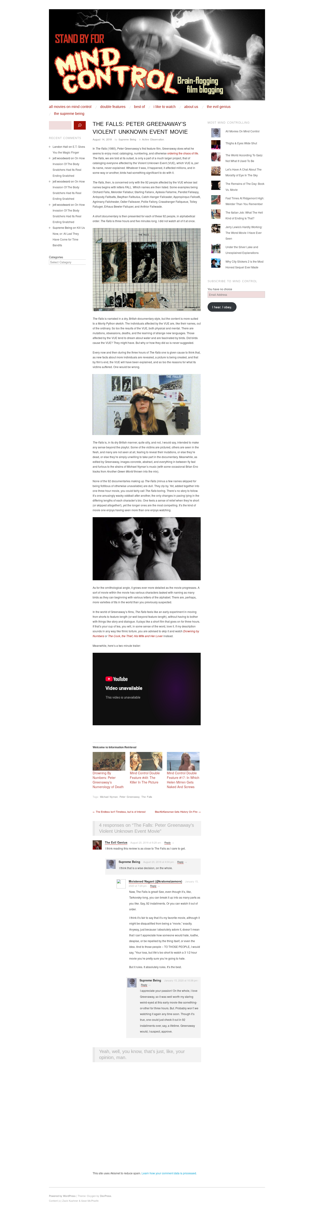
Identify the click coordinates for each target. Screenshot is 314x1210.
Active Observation (153, 139)
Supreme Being (127, 139)
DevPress (105, 1196)
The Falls (146, 796)
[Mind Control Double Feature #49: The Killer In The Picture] (146, 761)
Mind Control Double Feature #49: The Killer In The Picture (145, 777)
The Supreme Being (69, 114)
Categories (56, 257)
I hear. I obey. (222, 307)
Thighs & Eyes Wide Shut (241, 143)
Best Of (139, 107)
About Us (191, 107)
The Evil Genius (219, 107)
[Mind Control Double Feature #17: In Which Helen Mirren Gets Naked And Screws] (183, 761)
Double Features (113, 107)
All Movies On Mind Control (70, 107)
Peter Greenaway (130, 796)
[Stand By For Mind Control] (157, 56)
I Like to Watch (165, 107)
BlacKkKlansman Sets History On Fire (178, 811)
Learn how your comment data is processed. (169, 1173)
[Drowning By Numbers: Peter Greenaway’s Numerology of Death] (109, 761)
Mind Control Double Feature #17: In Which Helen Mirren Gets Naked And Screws (183, 780)
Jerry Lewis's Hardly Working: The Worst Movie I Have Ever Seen (244, 232)
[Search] (80, 125)
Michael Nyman (109, 796)
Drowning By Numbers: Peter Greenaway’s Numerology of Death (108, 780)
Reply (167, 842)
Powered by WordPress (62, 1196)
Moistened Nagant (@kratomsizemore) (155, 881)
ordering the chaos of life (182, 153)
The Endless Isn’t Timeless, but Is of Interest (119, 811)
